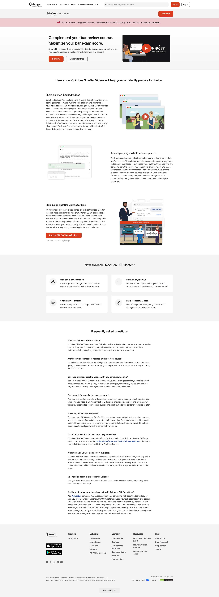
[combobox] (136, 4)
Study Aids (51, 4)
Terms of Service (156, 577)
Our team (116, 542)
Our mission (117, 538)
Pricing (175, 4)
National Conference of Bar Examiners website (117, 441)
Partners (116, 556)
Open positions (119, 552)
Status (158, 549)
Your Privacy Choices (138, 580)
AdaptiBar (76, 496)
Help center (160, 546)
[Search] (106, 4)
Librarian (94, 546)
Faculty (93, 549)
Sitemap (154, 580)
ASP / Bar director (98, 553)
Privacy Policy (168, 577)
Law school (95, 538)
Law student (95, 542)
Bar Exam (63, 4)
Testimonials (117, 559)
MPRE (73, 4)
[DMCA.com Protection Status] (166, 580)
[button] (165, 14)
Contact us (160, 538)
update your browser (150, 22)
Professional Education (87, 4)
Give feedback (161, 542)
